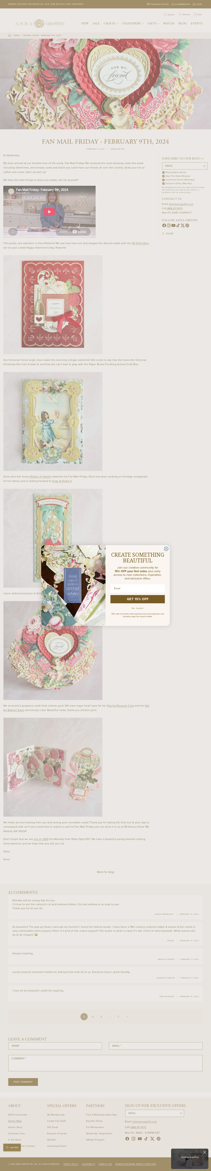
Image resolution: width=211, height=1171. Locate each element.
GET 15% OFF (138, 599)
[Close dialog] (166, 549)
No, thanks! (138, 608)
